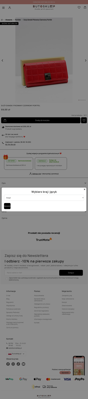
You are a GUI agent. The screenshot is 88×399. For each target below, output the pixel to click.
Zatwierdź (7, 206)
